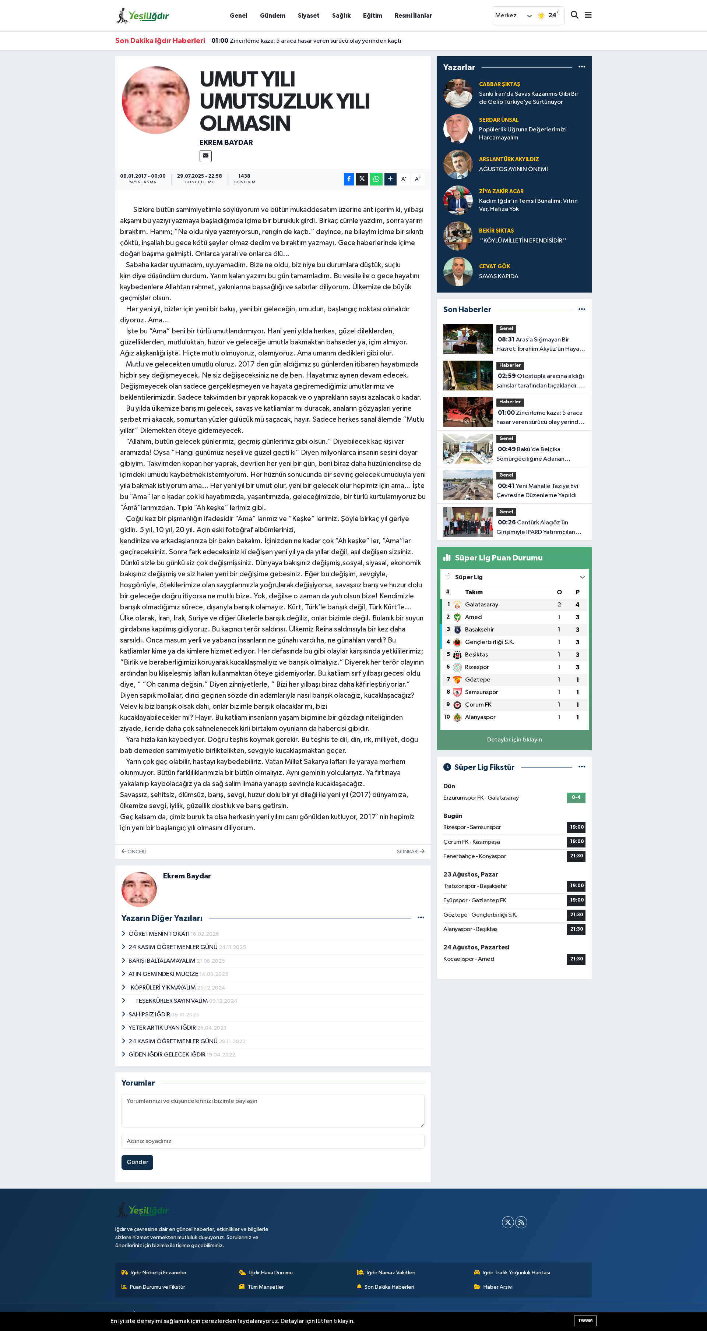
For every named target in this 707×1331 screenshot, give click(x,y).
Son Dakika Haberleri (389, 1287)
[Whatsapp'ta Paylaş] (376, 179)
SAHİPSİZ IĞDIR (150, 1015)
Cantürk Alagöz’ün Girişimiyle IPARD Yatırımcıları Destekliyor (536, 528)
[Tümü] (581, 67)
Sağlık (341, 16)
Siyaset (309, 16)
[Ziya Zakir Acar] (458, 200)
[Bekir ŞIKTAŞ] (458, 236)
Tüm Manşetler (266, 1287)
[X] (508, 1222)
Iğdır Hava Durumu (271, 1272)
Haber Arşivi (498, 1287)
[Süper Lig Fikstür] (581, 767)
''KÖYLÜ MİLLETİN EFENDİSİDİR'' (523, 241)
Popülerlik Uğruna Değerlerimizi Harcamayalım (523, 134)
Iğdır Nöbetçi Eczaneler (159, 1272)
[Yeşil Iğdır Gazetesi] (142, 15)
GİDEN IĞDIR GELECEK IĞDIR (168, 1055)
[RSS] (521, 1222)
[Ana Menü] (585, 16)
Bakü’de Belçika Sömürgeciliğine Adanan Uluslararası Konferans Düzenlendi (530, 455)
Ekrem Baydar (226, 142)
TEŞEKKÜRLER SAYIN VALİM (169, 1001)
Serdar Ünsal (499, 120)
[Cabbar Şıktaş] (458, 93)
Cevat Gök (494, 266)
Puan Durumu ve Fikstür (157, 1287)
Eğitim (372, 16)
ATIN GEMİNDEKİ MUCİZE (164, 974)
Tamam (585, 1320)
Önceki (136, 851)
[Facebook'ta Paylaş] (349, 179)
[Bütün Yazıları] (421, 918)
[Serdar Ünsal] (458, 128)
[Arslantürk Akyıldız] (458, 164)
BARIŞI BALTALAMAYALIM (163, 961)
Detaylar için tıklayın (514, 740)
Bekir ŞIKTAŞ (496, 231)
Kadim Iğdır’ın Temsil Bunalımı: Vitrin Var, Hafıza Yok (528, 205)
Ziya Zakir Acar (501, 191)
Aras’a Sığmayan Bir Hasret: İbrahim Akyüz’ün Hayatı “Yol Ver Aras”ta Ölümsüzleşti (539, 345)
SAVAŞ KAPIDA (498, 276)
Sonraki (408, 851)
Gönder (137, 1162)
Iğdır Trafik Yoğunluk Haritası (516, 1272)
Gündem (272, 16)
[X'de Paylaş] (362, 179)
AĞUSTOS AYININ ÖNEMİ (513, 169)
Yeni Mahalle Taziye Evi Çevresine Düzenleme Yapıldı (537, 491)
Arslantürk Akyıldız (509, 159)
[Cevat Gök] (458, 271)
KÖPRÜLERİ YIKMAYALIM (163, 988)
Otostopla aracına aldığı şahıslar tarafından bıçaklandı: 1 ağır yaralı (540, 381)
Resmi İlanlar (413, 16)
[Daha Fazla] (390, 179)
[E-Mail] (206, 156)
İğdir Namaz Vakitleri (391, 1272)
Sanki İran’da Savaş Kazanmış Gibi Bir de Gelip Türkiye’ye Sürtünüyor (528, 98)
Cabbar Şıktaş (499, 84)
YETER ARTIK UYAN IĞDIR (163, 1028)
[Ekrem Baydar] (156, 100)
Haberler (510, 365)
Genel (238, 16)
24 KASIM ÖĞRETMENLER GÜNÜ (174, 947)
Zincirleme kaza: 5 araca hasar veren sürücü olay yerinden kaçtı (306, 41)
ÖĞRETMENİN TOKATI (160, 934)
